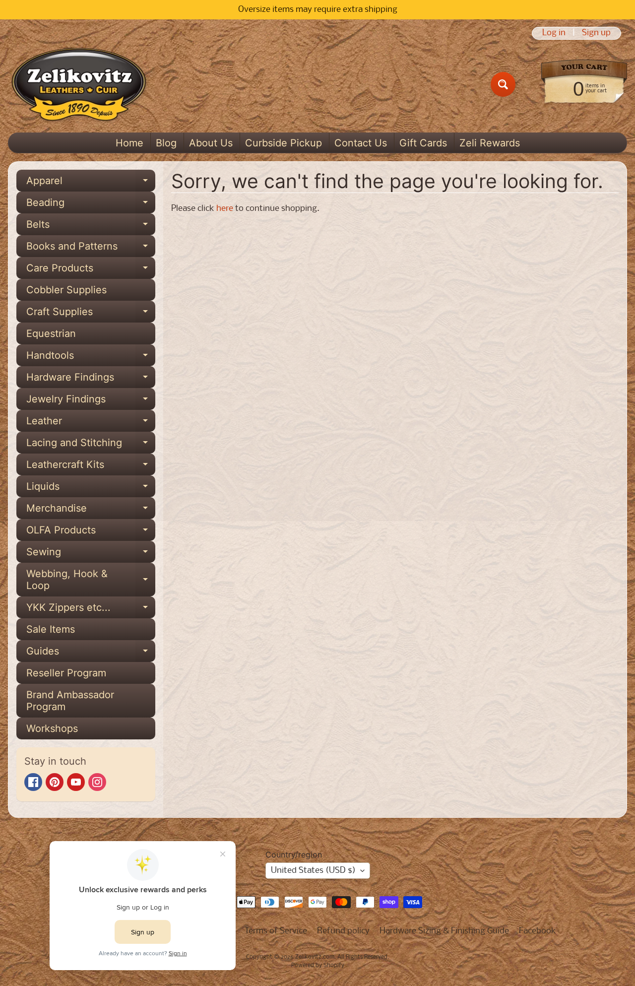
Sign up (596, 33)
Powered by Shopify (317, 966)
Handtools (90, 357)
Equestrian (51, 333)
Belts (90, 226)
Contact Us (360, 143)
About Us (211, 143)
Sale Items (50, 629)
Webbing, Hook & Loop (90, 580)
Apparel (90, 183)
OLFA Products (90, 532)
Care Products (90, 270)
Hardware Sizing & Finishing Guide (444, 931)
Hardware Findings (90, 379)
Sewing (90, 554)
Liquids (90, 488)
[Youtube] (76, 782)
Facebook (537, 931)
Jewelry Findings (90, 401)
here (224, 208)
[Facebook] (33, 782)
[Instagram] (97, 782)
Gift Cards (423, 143)
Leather (90, 423)
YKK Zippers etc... (90, 609)
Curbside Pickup (283, 143)
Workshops (52, 728)
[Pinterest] (55, 782)
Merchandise (90, 510)
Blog (166, 143)
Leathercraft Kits (90, 467)
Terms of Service (276, 931)
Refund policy (343, 931)
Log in (554, 33)
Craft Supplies (90, 314)
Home (129, 143)
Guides (90, 653)
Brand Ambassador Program (70, 701)
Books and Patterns (90, 248)
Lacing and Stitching (90, 445)
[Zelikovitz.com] (78, 84)
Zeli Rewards (489, 143)
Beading (90, 205)
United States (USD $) (313, 870)
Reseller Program (66, 673)
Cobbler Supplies (66, 290)
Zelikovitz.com (314, 957)
